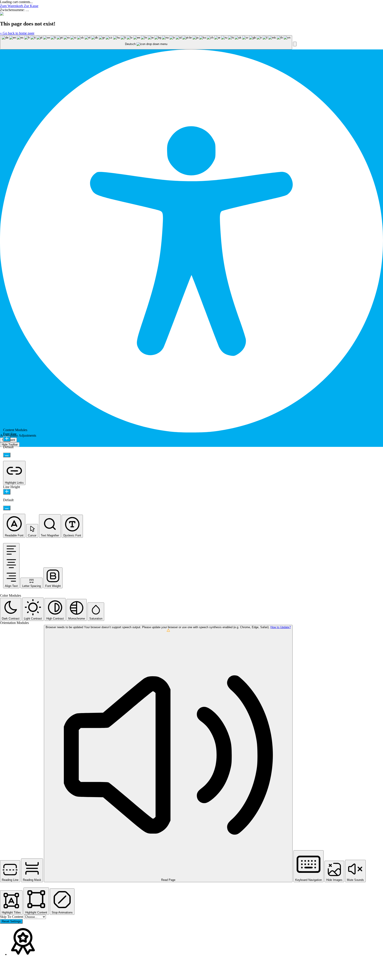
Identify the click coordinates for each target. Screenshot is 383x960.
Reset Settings (11, 921)
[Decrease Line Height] (6, 508)
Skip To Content (12, 917)
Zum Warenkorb (12, 6)
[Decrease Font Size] (6, 455)
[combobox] (146, 42)
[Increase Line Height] (6, 492)
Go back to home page (17, 33)
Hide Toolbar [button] (10, 444)
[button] (295, 44)
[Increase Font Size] (6, 439)
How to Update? (280, 627)
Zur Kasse (31, 6)
